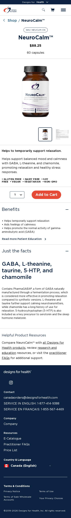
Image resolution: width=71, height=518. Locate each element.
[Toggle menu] (63, 10)
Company (10, 424)
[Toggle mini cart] (52, 10)
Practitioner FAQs (17, 444)
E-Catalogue (12, 438)
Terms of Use (46, 491)
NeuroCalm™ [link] (33, 20)
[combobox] (27, 466)
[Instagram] (11, 382)
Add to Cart (46, 195)
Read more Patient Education (22, 239)
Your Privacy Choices (51, 498)
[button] (35, 91)
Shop (12, 20)
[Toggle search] (43, 10)
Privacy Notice (12, 491)
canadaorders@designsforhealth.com (31, 397)
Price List (10, 450)
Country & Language (17, 460)
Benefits (10, 209)
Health (40, 2)
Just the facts (16, 251)
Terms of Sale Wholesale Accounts (17, 498)
